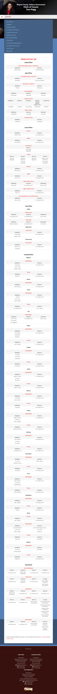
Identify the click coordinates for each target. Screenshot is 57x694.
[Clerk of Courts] (28, 8)
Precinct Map (9, 40)
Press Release (9, 21)
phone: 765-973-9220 (21, 663)
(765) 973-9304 (45, 637)
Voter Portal (9, 51)
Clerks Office (21, 654)
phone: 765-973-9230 (36, 663)
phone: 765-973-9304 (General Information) (28, 678)
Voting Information (11, 35)
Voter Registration (28, 670)
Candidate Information (11, 32)
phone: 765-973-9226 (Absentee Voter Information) (29, 680)
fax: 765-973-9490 (21, 666)
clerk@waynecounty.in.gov (21, 665)
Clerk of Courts (10, 48)
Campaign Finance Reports (12, 29)
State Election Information (12, 45)
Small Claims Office (36, 654)
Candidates (9, 24)
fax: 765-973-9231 (36, 666)
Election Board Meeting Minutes (14, 43)
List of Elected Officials (11, 37)
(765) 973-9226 (10, 638)
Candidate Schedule (11, 27)
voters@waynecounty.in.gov (29, 681)
